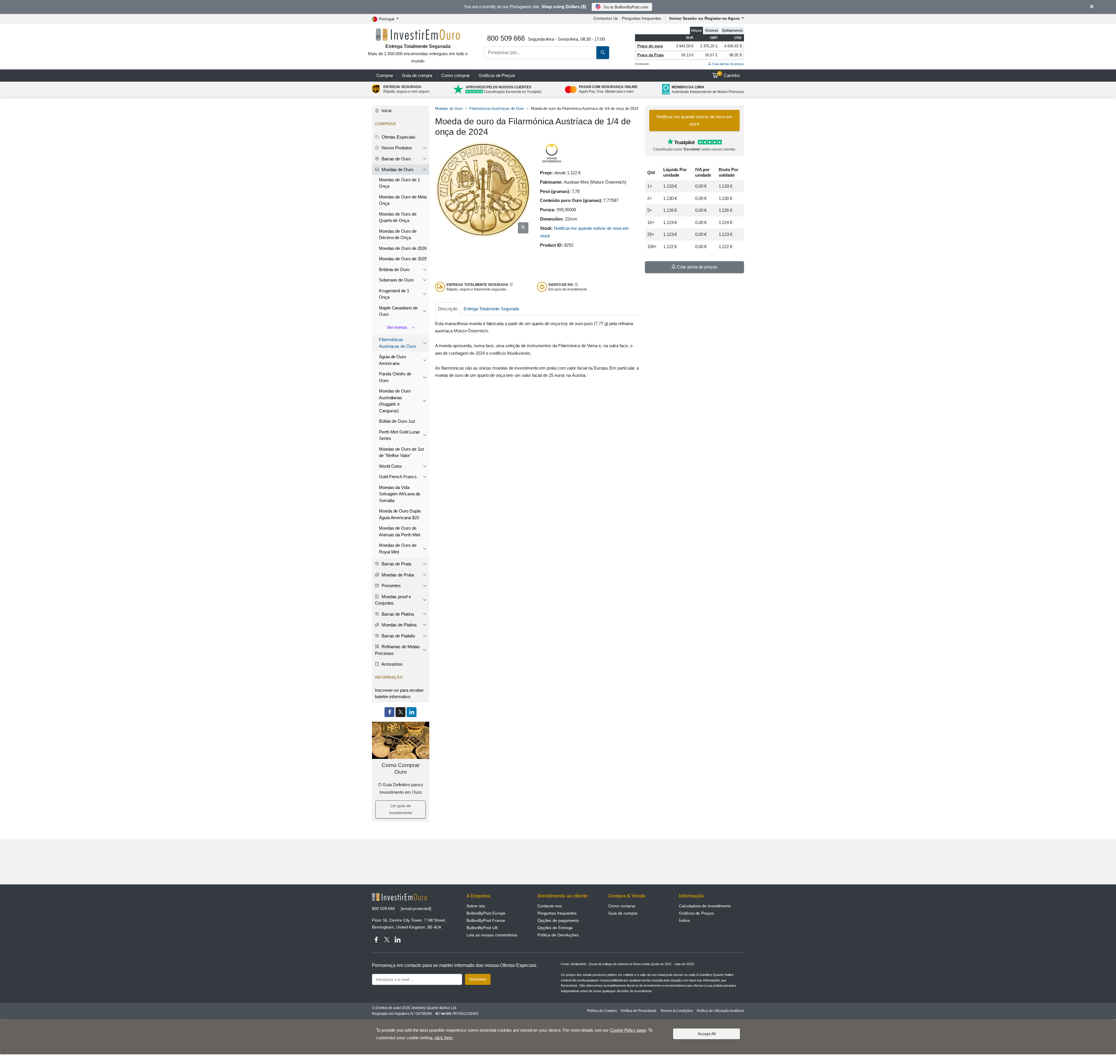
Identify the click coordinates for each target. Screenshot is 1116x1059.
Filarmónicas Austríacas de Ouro (496, 108)
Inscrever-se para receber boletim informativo (399, 693)
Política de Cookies (602, 1011)
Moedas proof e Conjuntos (393, 600)
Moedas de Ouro (449, 108)
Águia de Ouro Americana (392, 360)
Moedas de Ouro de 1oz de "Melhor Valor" (401, 452)
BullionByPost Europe (485, 913)
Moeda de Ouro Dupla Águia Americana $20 (399, 514)
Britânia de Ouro (394, 269)
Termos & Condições (676, 1011)
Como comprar (455, 75)
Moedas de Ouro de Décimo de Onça (397, 234)
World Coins (390, 466)
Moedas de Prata (397, 574)
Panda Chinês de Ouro (395, 377)
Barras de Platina (397, 614)
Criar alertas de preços (727, 64)
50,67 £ (711, 55)
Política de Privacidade (639, 1011)
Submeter (478, 979)
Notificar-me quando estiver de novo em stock (694, 120)
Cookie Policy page (628, 1030)
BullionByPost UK (482, 927)
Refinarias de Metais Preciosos (397, 650)
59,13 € (687, 55)
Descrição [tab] (447, 308)
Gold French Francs (398, 476)
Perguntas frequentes (641, 18)
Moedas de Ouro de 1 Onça (399, 183)
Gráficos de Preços (696, 913)
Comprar (384, 75)
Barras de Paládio (397, 635)
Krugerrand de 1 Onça (394, 294)
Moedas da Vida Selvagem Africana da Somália (399, 494)
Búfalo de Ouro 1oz (397, 421)
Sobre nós (475, 906)
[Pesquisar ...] (602, 52)
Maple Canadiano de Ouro (398, 311)
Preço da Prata (650, 55)
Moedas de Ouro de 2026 (403, 248)
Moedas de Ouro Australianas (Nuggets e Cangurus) (395, 400)
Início (385, 110)
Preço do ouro (650, 46)
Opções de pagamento (558, 920)
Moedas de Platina (398, 624)
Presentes (390, 585)
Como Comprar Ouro (401, 768)
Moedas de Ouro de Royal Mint (397, 548)
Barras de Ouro (395, 158)
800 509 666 (383, 908)
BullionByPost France (485, 920)
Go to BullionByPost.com (626, 7)
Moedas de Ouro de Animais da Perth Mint (399, 531)
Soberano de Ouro (396, 279)
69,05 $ (735, 55)
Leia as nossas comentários (491, 935)
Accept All (707, 1033)
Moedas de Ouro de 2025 (403, 258)
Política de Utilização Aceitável (720, 1011)
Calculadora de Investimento (705, 906)
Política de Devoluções (558, 935)
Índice (684, 920)
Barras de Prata (395, 563)
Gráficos (497, 75)
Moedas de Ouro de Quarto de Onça (397, 217)
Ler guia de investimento (400, 809)
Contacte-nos (549, 906)
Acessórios (391, 664)
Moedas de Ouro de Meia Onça (403, 200)
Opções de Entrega (555, 927)
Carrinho (729, 74)
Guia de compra (417, 75)
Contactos (605, 18)
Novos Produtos (396, 147)
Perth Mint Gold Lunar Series (399, 435)
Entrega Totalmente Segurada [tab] (491, 308)
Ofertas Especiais (397, 137)
